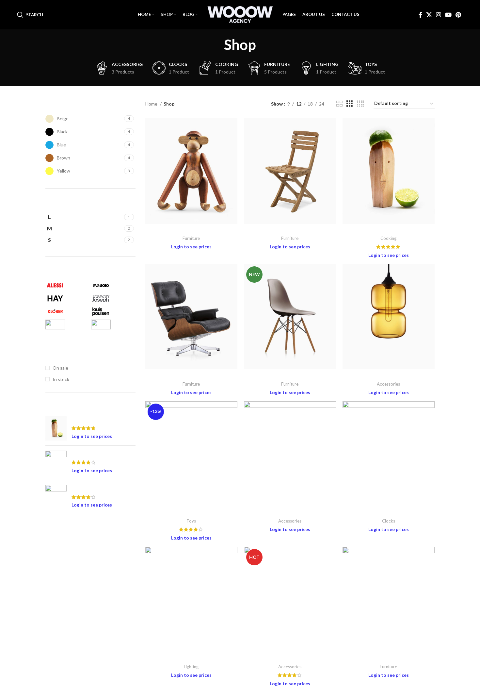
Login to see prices (92, 436)
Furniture (191, 238)
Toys (191, 521)
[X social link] (429, 15)
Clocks (388, 521)
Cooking (388, 238)
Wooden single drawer (388, 658)
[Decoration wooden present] (56, 428)
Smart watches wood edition (191, 658)
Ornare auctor (289, 512)
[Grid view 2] (339, 104)
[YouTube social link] (448, 15)
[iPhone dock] (56, 497)
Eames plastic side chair (290, 375)
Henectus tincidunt (388, 375)
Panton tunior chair (388, 512)
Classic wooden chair (289, 230)
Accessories (388, 384)
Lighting (191, 666)
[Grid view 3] (349, 104)
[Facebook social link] (420, 15)
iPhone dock (84, 488)
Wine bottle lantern (92, 454)
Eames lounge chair (191, 375)
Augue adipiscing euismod (191, 230)
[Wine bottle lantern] (56, 463)
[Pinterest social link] (458, 15)
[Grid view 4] (360, 104)
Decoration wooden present (100, 419)
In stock (61, 379)
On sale (60, 368)
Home (151, 104)
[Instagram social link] (438, 15)
